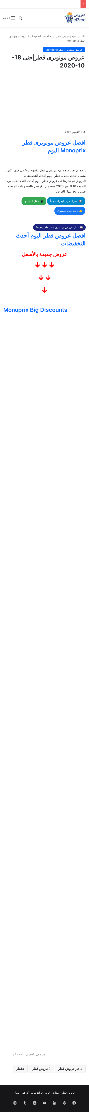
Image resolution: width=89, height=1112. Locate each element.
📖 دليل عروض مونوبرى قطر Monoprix (59, 227)
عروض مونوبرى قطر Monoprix (64, 49)
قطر (19, 1068)
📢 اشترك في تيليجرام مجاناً (66, 201)
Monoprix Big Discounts (35, 309)
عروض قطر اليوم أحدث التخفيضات (50, 36)
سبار (16, 1092)
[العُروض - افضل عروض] (74, 17)
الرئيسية (77, 36)
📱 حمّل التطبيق (33, 201)
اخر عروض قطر (69, 1068)
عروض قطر (40, 1068)
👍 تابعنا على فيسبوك (69, 210)
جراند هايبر (37, 1092)
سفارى (56, 1092)
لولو (47, 1092)
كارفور (25, 1092)
